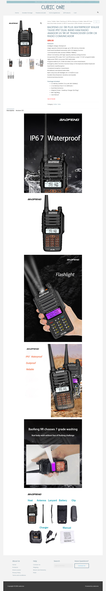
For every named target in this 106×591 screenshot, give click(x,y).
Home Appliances (54, 13)
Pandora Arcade (41, 13)
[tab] (10, 110)
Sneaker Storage (27, 13)
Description (10, 110)
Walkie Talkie (55, 21)
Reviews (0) (20, 110)
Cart (75, 13)
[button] (82, 566)
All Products (66, 13)
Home (17, 13)
